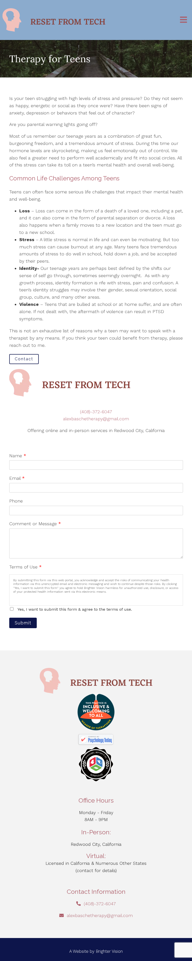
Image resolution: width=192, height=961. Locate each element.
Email (17, 478)
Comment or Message (35, 523)
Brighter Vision (109, 951)
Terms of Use (25, 566)
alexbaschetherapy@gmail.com (96, 418)
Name (17, 455)
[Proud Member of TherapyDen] (96, 712)
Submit (23, 622)
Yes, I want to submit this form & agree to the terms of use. (75, 609)
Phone (16, 500)
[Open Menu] (183, 20)
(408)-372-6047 (96, 411)
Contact (24, 359)
